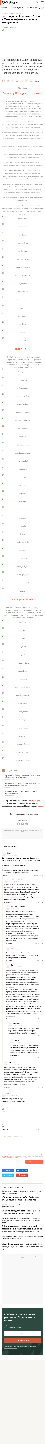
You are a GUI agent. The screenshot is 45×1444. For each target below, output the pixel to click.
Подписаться (22, 1340)
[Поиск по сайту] (37, 2)
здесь (40, 806)
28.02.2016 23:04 (14, 1064)
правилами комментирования (11, 1157)
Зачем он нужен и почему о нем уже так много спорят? (22, 1229)
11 (20, 27)
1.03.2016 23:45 (19, 1042)
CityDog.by (35, 801)
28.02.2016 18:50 (14, 882)
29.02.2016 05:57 (16, 967)
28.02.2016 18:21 (12, 855)
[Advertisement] (23, 836)
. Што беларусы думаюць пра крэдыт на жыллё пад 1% (22, 1247)
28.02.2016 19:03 (16, 908)
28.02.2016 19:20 (16, 950)
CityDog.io (5, 27)
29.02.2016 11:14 (17, 1025)
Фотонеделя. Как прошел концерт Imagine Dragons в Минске (20, 792)
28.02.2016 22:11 (12, 1096)
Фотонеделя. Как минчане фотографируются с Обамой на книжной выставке (22, 776)
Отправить (34, 1162)
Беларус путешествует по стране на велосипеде (21, 1198)
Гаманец (4, 1241)
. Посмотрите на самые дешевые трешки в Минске (21, 1212)
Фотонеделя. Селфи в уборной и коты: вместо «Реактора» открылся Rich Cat (22, 784)
